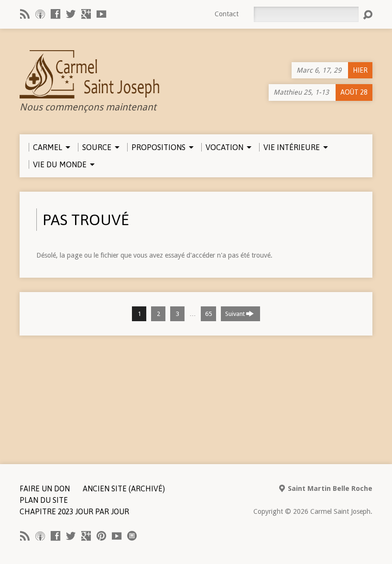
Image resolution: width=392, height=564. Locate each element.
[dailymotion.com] (132, 536)
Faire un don (45, 488)
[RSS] (25, 14)
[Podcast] (40, 14)
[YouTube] (101, 14)
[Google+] (86, 14)
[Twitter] (71, 14)
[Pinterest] (101, 536)
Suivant (235, 313)
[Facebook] (55, 14)
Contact (227, 14)
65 (208, 313)
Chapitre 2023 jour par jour (74, 511)
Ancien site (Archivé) (124, 488)
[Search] (367, 15)
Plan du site (44, 500)
